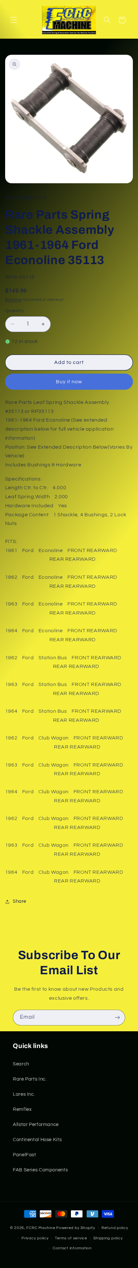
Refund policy (114, 1228)
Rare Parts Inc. (30, 1079)
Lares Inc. (24, 1094)
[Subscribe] (117, 1017)
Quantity (14, 311)
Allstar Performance (36, 1124)
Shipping (13, 299)
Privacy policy (35, 1238)
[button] (13, 20)
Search (21, 1064)
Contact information (72, 1248)
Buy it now (69, 381)
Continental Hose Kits (37, 1139)
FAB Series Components (40, 1170)
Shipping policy (108, 1238)
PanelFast (24, 1154)
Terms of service (71, 1238)
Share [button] (19, 901)
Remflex (22, 1109)
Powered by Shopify (75, 1228)
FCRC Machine (40, 1228)
